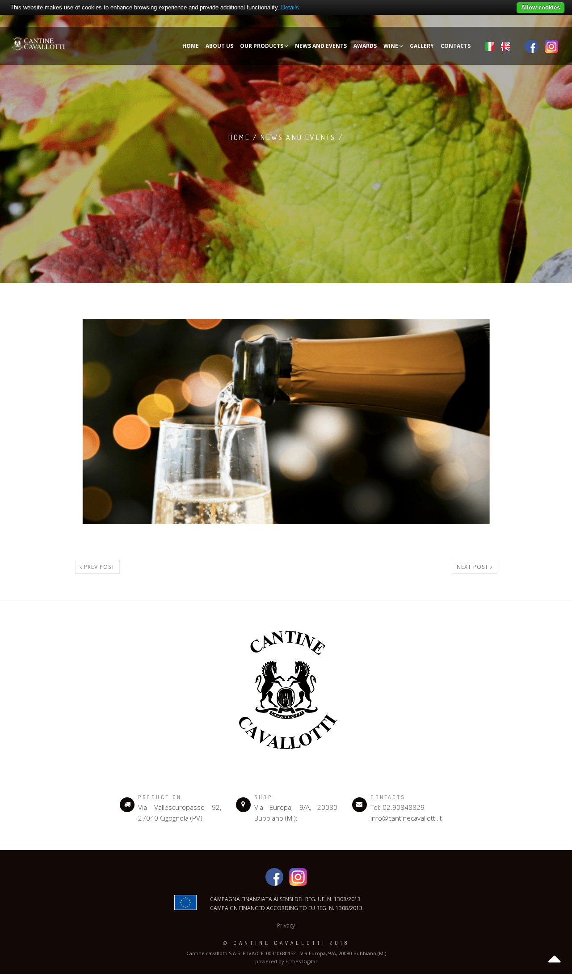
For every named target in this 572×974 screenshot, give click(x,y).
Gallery (422, 46)
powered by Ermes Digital (286, 961)
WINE (391, 46)
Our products (262, 46)
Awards (365, 46)
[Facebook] (531, 46)
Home (190, 46)
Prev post (98, 567)
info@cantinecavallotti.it (406, 817)
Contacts (456, 46)
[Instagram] (551, 46)
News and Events (321, 46)
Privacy (286, 925)
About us (219, 46)
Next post (473, 567)
